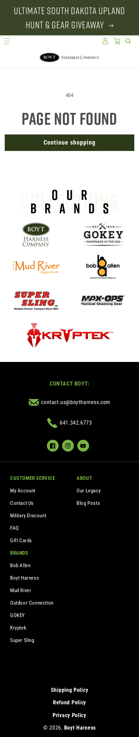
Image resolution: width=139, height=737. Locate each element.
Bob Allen (20, 565)
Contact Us (22, 503)
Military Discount (28, 516)
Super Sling (22, 640)
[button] (6, 41)
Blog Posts (88, 503)
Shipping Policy (69, 690)
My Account (22, 491)
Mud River (20, 590)
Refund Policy (69, 702)
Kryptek (18, 628)
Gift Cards (21, 541)
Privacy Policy (69, 715)
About (84, 478)
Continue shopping (69, 142)
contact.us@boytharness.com (75, 402)
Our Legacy (89, 491)
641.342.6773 (76, 423)
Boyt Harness (24, 578)
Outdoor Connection (32, 603)
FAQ (14, 528)
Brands (19, 553)
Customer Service (32, 478)
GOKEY (17, 615)
